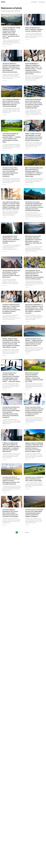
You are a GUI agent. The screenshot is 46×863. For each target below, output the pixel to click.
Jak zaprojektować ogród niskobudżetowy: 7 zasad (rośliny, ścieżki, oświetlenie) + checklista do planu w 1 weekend (11, 239)
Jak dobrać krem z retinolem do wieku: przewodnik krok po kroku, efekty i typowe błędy (34, 478)
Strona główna (41, 2)
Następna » (27, 532)
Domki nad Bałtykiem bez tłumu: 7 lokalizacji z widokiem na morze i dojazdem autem (34, 29)
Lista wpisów (34, 2)
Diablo (3, 2)
